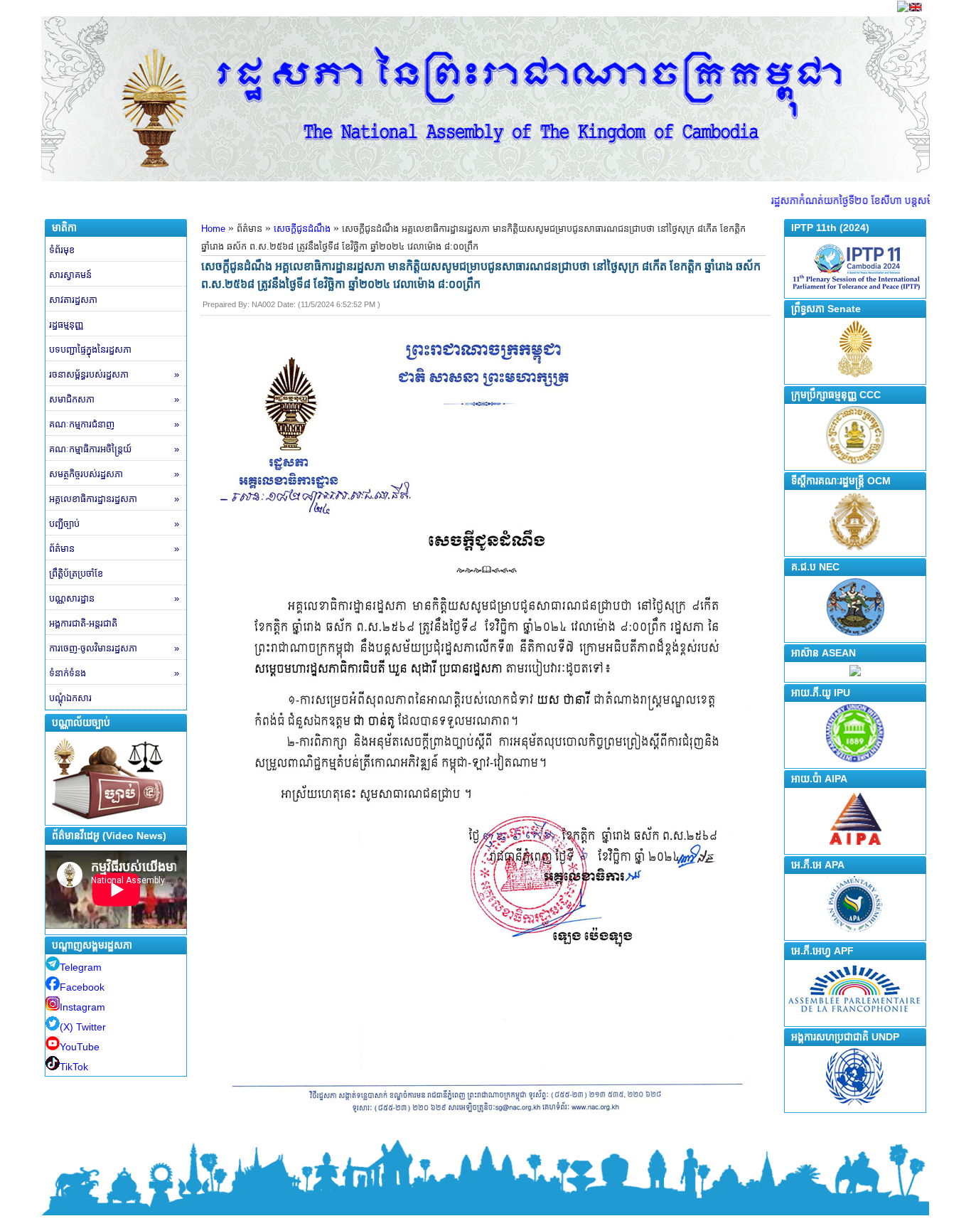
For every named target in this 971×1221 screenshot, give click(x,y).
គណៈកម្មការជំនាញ (114, 424)
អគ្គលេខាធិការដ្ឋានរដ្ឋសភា (114, 499)
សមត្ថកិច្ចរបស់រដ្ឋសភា (114, 474)
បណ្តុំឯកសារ (70, 698)
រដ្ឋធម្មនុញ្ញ (66, 324)
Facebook (82, 987)
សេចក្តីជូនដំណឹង (302, 228)
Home (213, 228)
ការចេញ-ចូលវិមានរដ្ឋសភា (114, 648)
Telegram (81, 967)
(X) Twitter (83, 1027)
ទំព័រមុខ (62, 250)
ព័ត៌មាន (114, 548)
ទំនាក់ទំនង (114, 673)
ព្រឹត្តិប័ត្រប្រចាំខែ (76, 573)
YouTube (80, 1046)
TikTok (74, 1066)
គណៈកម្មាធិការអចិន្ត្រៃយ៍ (114, 449)
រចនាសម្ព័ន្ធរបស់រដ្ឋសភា (114, 374)
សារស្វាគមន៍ (70, 275)
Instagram (82, 1007)
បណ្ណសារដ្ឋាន (114, 598)
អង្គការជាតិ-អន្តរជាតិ (83, 623)
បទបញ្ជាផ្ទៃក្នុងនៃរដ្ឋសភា (90, 349)
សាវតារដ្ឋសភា (73, 299)
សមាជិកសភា (114, 399)
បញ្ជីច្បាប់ (114, 523)
